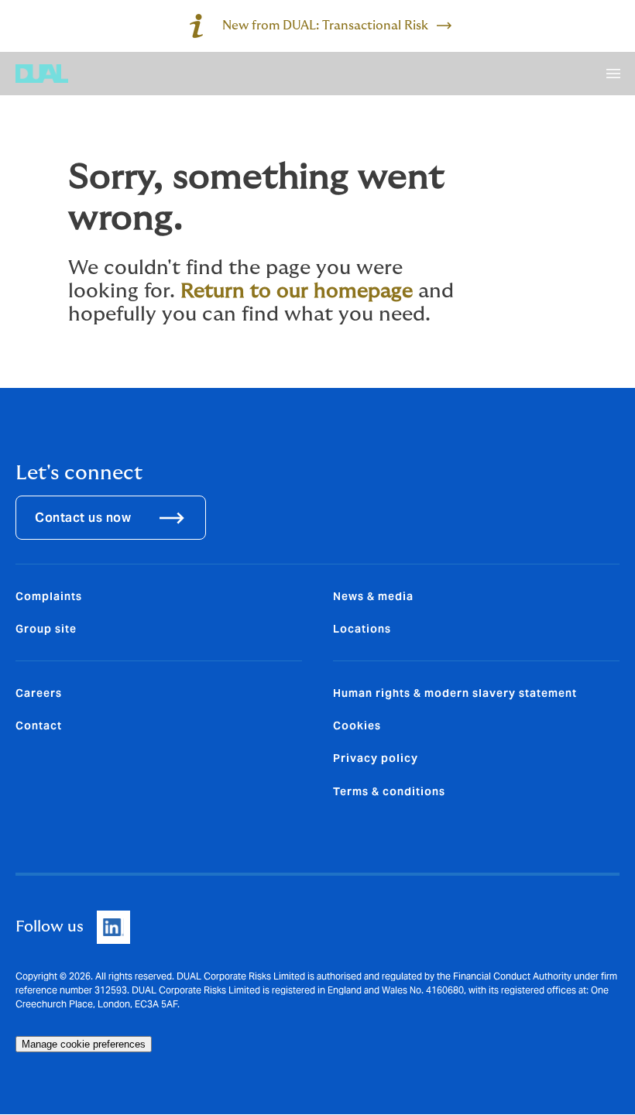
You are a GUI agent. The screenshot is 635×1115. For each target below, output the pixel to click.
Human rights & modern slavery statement (455, 693)
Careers (38, 693)
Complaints (48, 596)
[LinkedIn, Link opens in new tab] (113, 927)
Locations (362, 629)
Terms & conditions (389, 791)
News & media (373, 596)
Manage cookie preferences (84, 1044)
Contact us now (83, 517)
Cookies (357, 725)
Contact (38, 725)
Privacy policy (375, 758)
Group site (46, 629)
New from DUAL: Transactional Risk (325, 25)
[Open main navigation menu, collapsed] (613, 73)
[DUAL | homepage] (41, 73)
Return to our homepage (296, 291)
